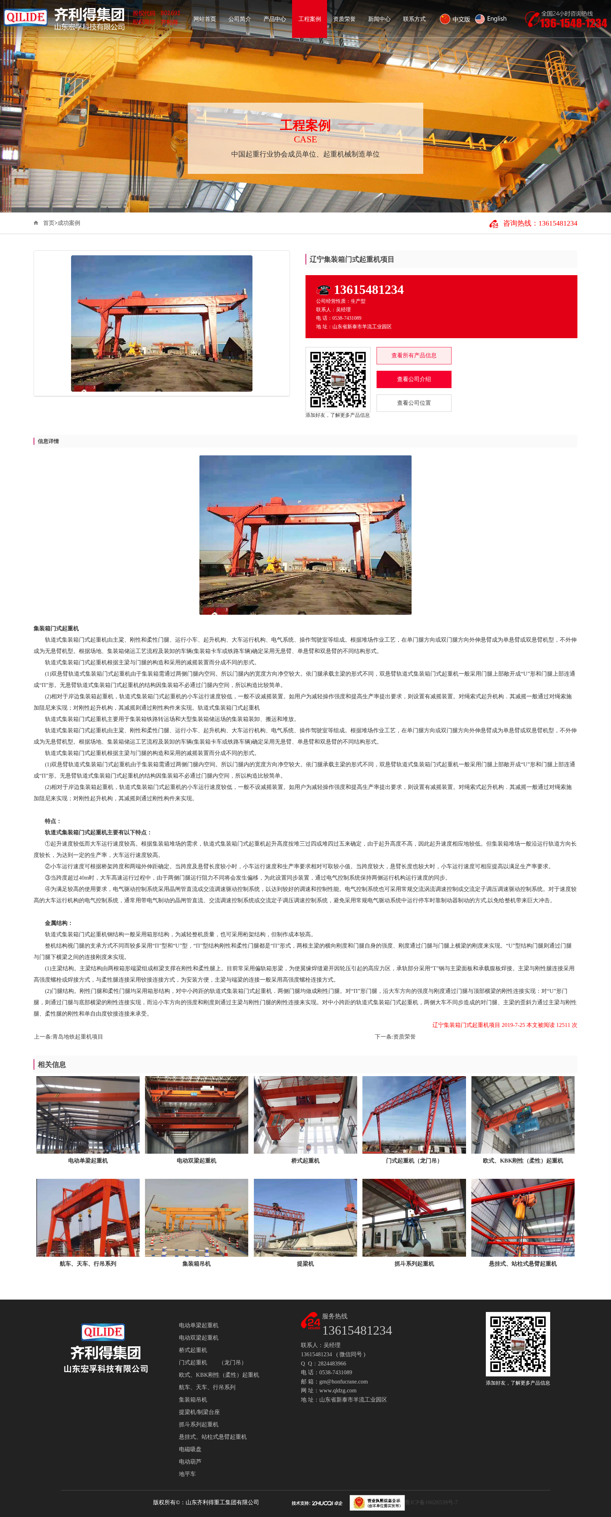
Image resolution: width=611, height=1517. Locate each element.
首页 (48, 223)
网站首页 (204, 19)
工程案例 (309, 19)
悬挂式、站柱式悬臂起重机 (213, 1437)
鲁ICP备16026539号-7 (431, 1502)
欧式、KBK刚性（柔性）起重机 (219, 1375)
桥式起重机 (193, 1350)
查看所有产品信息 (414, 355)
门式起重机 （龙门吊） (213, 1362)
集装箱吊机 (193, 1400)
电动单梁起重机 (199, 1325)
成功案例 (69, 223)
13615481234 (369, 290)
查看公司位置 (414, 403)
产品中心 (274, 19)
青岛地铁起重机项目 (77, 1037)
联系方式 (414, 19)
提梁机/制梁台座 (199, 1412)
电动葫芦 (190, 1462)
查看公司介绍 (414, 379)
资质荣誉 (344, 19)
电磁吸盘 (190, 1449)
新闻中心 (379, 19)
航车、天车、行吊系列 (207, 1387)
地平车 (187, 1474)
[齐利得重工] (93, 16)
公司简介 (239, 19)
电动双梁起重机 (199, 1338)
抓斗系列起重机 (199, 1424)
